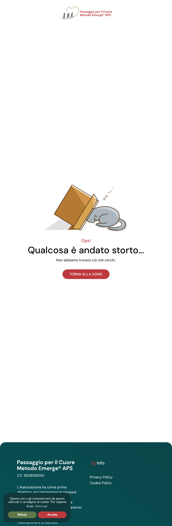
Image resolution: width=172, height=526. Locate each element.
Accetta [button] (52, 514)
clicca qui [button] (41, 506)
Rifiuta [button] (22, 514)
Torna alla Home (86, 274)
